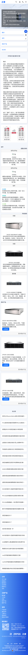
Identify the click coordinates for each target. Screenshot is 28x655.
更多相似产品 (22, 333)
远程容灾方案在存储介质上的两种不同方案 (14, 442)
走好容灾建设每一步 (7, 529)
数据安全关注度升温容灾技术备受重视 (12, 548)
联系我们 (4, 583)
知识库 (4, 50)
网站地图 (16, 643)
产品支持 (4, 609)
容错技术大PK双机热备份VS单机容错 (12, 429)
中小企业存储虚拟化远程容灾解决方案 (12, 495)
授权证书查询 (5, 617)
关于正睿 (4, 579)
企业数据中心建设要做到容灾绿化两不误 (13, 542)
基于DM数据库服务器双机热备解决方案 (13, 509)
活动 (3, 588)
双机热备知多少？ (7, 515)
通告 (20, 643)
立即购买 (5, 329)
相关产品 (4, 44)
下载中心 (4, 613)
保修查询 (4, 615)
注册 (11, 643)
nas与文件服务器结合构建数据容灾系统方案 (14, 562)
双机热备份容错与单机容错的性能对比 (12, 456)
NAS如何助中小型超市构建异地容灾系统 (13, 535)
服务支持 (4, 611)
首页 (8, 643)
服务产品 (4, 603)
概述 (3, 32)
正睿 (3, 2)
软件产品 (4, 601)
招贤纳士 (4, 581)
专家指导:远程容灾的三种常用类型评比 (13, 449)
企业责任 (4, 584)
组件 (3, 38)
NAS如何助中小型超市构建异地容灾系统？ (14, 489)
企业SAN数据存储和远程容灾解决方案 (12, 469)
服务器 (3, 595)
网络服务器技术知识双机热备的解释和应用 (14, 568)
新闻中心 (4, 586)
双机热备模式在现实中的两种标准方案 (12, 462)
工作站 (3, 597)
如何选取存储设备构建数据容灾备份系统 (13, 436)
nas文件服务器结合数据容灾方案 (11, 555)
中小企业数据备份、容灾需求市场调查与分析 (14, 502)
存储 (3, 599)
